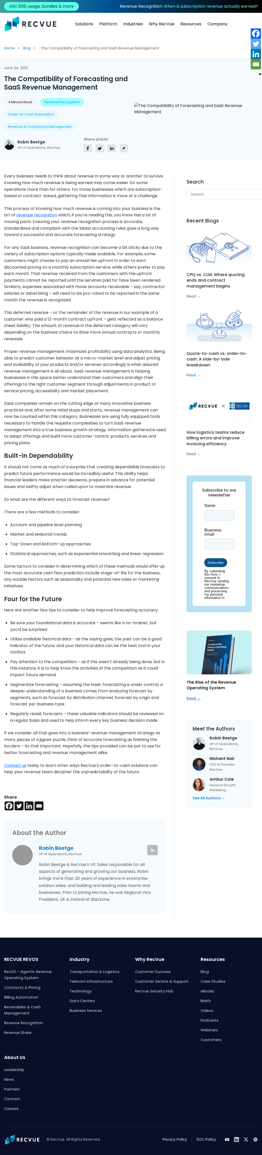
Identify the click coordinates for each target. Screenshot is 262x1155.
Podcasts (210, 1020)
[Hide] (260, 74)
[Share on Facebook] (88, 148)
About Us (14, 1057)
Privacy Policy (174, 1139)
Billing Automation (21, 997)
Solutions (84, 24)
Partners (12, 1089)
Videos (207, 1010)
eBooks (207, 991)
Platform (108, 24)
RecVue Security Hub (154, 991)
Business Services (86, 1010)
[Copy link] (124, 148)
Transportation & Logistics (94, 971)
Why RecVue (161, 24)
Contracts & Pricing (22, 987)
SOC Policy (206, 1139)
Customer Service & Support (162, 981)
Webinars (209, 1030)
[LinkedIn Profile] (152, 850)
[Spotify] (255, 1139)
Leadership (14, 1069)
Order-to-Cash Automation (31, 114)
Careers (11, 1108)
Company (217, 24)
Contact (12, 1098)
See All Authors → (209, 798)
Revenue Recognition (62, 102)
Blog (26, 48)
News (9, 1079)
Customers (211, 1039)
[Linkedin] (29, 805)
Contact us (15, 765)
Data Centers (82, 1000)
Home (9, 48)
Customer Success (153, 971)
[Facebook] (9, 805)
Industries (133, 24)
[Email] (39, 805)
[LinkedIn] (236, 1139)
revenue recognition (36, 215)
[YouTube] (227, 1139)
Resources (190, 24)
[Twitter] (19, 805)
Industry (80, 959)
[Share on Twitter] (100, 148)
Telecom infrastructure (91, 981)
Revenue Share (17, 1032)
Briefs (206, 1000)
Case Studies (213, 981)
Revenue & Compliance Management (39, 126)
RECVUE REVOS (21, 959)
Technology (81, 991)
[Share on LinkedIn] (112, 148)
